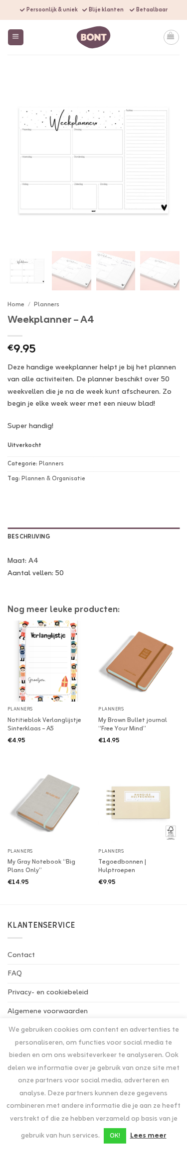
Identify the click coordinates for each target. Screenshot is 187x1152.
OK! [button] (115, 1136)
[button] (15, 37)
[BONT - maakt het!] (93, 37)
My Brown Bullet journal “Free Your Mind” (132, 724)
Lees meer (148, 1136)
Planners (46, 304)
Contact (21, 955)
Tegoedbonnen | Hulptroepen (122, 866)
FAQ (14, 973)
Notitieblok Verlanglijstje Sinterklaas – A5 (44, 724)
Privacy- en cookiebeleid (47, 992)
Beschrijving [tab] (28, 537)
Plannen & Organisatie (53, 479)
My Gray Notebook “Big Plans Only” (41, 866)
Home (15, 304)
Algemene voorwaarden (47, 1011)
